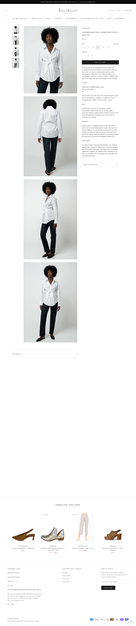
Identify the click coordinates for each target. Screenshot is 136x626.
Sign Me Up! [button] (68, 39)
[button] (91, 13)
